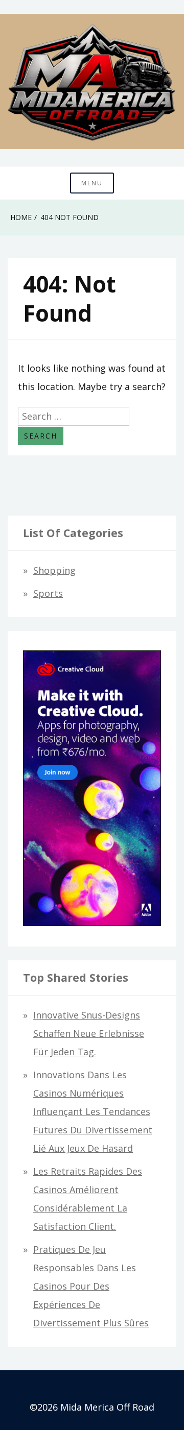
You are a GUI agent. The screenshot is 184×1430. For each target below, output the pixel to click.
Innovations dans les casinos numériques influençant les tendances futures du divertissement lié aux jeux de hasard (92, 1111)
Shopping (54, 570)
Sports (48, 593)
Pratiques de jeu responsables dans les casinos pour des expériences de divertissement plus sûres (91, 1286)
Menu (92, 183)
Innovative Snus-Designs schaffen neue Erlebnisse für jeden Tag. (88, 1033)
